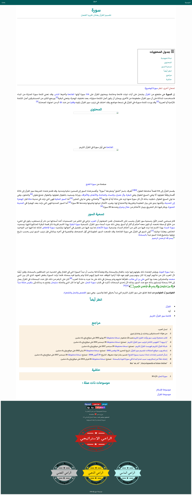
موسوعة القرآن (164, 394)
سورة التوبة (164, 272)
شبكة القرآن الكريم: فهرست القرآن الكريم (151, 346)
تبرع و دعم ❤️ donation (96, 414)
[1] (57, 97)
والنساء (111, 195)
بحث (3, 2)
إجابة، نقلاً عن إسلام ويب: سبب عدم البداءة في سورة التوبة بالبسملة (140, 359)
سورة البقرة (75, 224)
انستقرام (100, 407)
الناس (57, 94)
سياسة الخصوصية (102, 411)
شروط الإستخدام (101, 420)
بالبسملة (143, 235)
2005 (109, 350)
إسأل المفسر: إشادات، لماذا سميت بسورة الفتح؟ (147, 354)
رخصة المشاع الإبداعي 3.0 (90, 417)
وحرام (121, 207)
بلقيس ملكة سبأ (25, 282)
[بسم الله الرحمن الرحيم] (96, 253)
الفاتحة (71, 94)
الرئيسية (187, 2)
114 (87, 94)
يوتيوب (96, 404)
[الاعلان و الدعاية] (96, 439)
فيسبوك (88, 404)
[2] (158, 101)
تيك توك (90, 407)
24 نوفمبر (115, 350)
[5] (134, 190)
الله (61, 102)
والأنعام (94, 195)
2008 (91, 354)
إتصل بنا (87, 411)
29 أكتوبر (96, 354)
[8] (71, 278)
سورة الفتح (91, 184)
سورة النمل (90, 282)
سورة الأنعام (102, 227)
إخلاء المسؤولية (90, 420)
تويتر (104, 404)
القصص (82, 292)
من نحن (93, 411)
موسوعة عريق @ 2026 (96, 492)
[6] (31, 194)
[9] (125, 285)
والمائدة (103, 195)
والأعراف (85, 195)
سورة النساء (169, 227)
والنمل (75, 292)
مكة (30, 199)
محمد (171, 279)
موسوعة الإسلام (163, 389)
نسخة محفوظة (113, 337)
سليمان (54, 282)
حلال (127, 207)
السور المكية (60, 199)
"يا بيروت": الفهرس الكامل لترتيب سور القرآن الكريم (147, 342)
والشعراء (68, 292)
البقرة (128, 195)
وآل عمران (120, 195)
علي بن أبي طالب (136, 279)
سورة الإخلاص (48, 227)
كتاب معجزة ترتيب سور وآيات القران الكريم (150, 337)
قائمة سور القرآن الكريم (160, 316)
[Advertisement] (96, 34)
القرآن (147, 94)
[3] (37, 101)
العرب (93, 221)
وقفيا (72, 102)
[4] (136, 190)
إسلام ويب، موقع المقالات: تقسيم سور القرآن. (148, 350)
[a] (127, 285)
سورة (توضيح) (151, 88)
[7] (152, 230)
